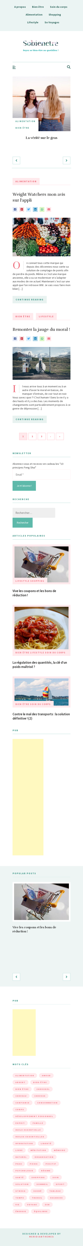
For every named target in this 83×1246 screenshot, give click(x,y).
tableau (55, 1191)
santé (19, 1177)
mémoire (59, 1150)
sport (60, 1184)
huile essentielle (28, 1130)
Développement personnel (34, 1116)
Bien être (38, 7)
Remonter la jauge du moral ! (41, 329)
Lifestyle (32, 22)
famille (38, 1123)
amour (46, 1075)
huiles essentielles (29, 1136)
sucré (37, 1191)
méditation (38, 1150)
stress (20, 1191)
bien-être (40, 1082)
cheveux (40, 1096)
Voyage (32, 1204)
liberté (46, 1143)
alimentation (24, 1075)
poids (34, 1164)
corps (19, 1109)
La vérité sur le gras (41, 138)
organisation (44, 1157)
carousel (43, 1089)
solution (22, 1184)
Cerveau (21, 1096)
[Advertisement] (28, 797)
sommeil (42, 1184)
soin (56, 1177)
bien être (22, 1089)
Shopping (55, 14)
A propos (20, 7)
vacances (56, 1198)
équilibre (41, 1211)
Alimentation (34, 14)
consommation (47, 1102)
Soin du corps (58, 7)
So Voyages (52, 22)
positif (51, 1164)
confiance (22, 1102)
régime (46, 1170)
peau (18, 1164)
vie (17, 1204)
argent (20, 1082)
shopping (38, 1177)
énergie (20, 1211)
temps (19, 1198)
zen (47, 1204)
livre (19, 1150)
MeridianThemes (41, 1236)
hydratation (24, 1143)
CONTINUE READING (30, 299)
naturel (21, 1157)
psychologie (24, 1170)
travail (37, 1198)
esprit (20, 1123)
